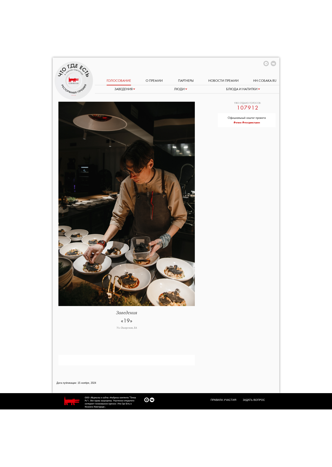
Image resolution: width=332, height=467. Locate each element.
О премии (155, 81)
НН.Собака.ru (264, 81)
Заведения (123, 89)
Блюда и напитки (241, 89)
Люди (179, 89)
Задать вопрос (254, 399)
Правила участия (223, 399)
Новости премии (223, 81)
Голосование (119, 81)
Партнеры (186, 81)
